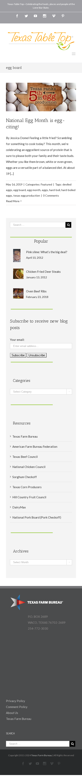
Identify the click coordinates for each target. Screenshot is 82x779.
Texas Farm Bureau (25, 436)
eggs (45, 190)
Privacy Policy (15, 701)
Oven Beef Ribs (36, 291)
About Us (12, 713)
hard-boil (54, 190)
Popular (41, 241)
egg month (34, 190)
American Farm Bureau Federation (34, 446)
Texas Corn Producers (27, 487)
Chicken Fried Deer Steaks (43, 271)
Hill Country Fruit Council (29, 497)
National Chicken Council (28, 467)
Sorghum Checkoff (24, 477)
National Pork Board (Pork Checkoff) (36, 517)
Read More (13, 201)
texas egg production (26, 195)
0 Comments (51, 195)
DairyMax (19, 507)
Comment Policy (16, 707)
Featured (46, 184)
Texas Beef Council (25, 456)
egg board (19, 190)
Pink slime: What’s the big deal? (46, 252)
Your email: (17, 339)
